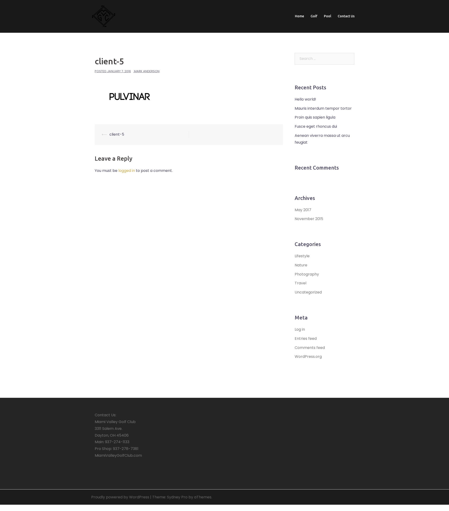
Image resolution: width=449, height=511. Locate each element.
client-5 (116, 134)
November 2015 (309, 218)
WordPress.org (308, 356)
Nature (301, 265)
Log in (300, 329)
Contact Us (346, 16)
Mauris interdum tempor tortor (323, 108)
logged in (126, 170)
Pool (327, 16)
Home (299, 16)
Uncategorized (308, 292)
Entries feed (306, 338)
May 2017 (303, 210)
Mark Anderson (146, 71)
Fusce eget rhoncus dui (316, 126)
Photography (307, 274)
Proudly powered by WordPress (120, 497)
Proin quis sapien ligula (315, 117)
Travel (300, 283)
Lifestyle (302, 256)
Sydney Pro (177, 497)
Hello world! (305, 99)
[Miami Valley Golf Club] (103, 16)
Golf (314, 16)
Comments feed (310, 347)
